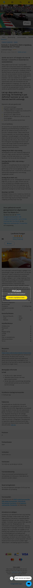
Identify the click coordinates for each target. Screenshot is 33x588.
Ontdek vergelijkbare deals (16, 297)
